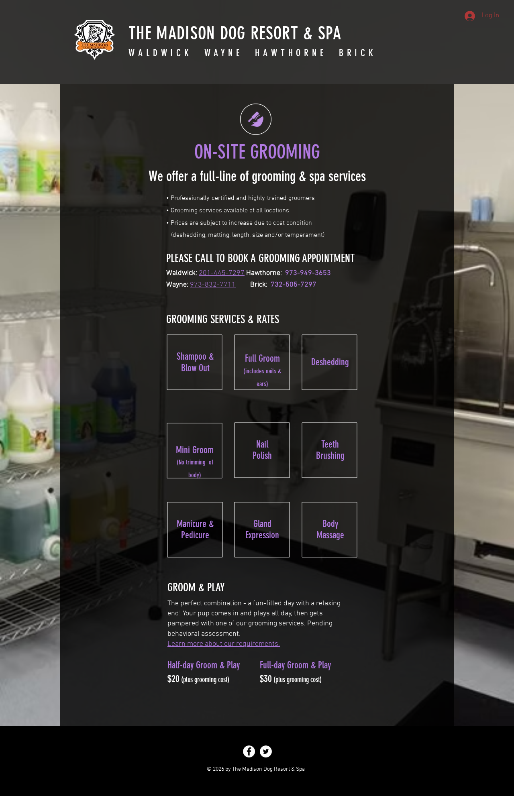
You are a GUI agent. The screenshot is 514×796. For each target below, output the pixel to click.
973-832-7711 (213, 285)
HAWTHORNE (291, 53)
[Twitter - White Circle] (266, 751)
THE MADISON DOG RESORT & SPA (234, 33)
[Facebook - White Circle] (249, 751)
